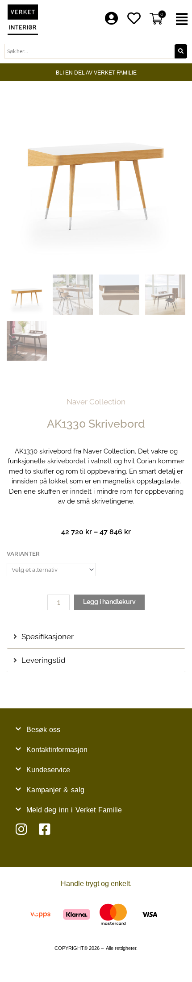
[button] (181, 19)
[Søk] (181, 51)
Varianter (23, 553)
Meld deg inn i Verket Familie (74, 810)
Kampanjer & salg (55, 790)
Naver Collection (96, 401)
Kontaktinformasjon (57, 749)
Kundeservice (48, 770)
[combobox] (89, 51)
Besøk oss (43, 729)
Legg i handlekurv (109, 601)
